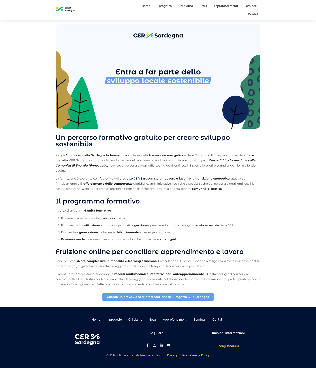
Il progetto (114, 319)
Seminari (200, 319)
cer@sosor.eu (229, 346)
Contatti (218, 319)
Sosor (160, 355)
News (153, 319)
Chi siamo (135, 319)
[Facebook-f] (147, 345)
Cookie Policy (200, 355)
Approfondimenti (175, 319)
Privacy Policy (177, 355)
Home (96, 319)
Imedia (145, 355)
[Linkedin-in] (161, 345)
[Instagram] (154, 345)
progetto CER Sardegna (137, 178)
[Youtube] (168, 345)
